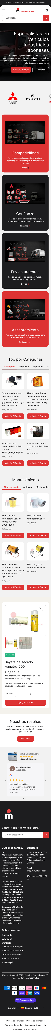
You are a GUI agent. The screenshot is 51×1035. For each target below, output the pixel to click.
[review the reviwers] (11, 776)
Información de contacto (35, 1025)
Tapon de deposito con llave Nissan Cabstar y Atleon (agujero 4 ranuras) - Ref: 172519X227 (13, 399)
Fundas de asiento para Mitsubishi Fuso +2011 (38, 446)
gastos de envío (31, 676)
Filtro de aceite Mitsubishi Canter (36, 517)
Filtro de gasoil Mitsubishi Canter (36, 566)
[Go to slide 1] (23, 798)
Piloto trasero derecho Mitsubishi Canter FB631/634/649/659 (12, 448)
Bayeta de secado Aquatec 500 (19, 664)
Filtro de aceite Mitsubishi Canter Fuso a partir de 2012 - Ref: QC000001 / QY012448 (13, 570)
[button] (4, 10)
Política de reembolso (35, 1021)
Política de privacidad (15, 1021)
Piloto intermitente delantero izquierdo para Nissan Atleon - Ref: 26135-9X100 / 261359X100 (37, 399)
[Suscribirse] (46, 835)
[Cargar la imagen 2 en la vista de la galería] (25, 643)
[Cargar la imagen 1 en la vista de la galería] (11, 643)
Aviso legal (17, 1029)
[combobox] (25, 18)
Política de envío (31, 1029)
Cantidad (9, 693)
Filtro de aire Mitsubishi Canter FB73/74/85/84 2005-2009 (11, 520)
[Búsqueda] (46, 18)
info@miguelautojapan (36, 871)
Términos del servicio (14, 1025)
